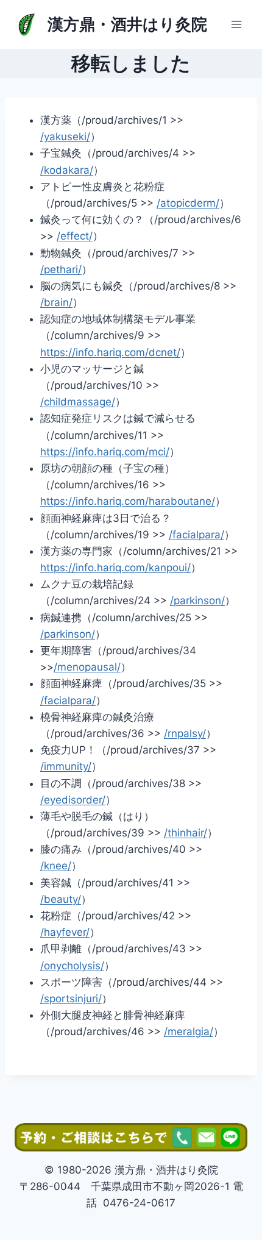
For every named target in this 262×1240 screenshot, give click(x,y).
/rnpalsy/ (185, 733)
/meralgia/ (188, 1031)
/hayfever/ (65, 932)
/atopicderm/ (188, 203)
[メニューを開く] (236, 24)
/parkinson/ (197, 600)
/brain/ (56, 302)
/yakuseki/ (65, 136)
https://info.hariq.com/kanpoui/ (115, 567)
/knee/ (55, 866)
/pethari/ (61, 269)
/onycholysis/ (72, 966)
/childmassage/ (77, 402)
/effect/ (75, 236)
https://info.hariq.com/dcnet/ (110, 352)
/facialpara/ (196, 535)
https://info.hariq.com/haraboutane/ (127, 501)
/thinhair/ (185, 833)
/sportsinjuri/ (71, 998)
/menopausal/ (87, 667)
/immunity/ (65, 766)
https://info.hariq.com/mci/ (104, 452)
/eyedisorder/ (72, 800)
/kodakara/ (66, 170)
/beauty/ (60, 899)
